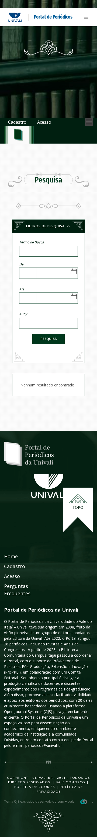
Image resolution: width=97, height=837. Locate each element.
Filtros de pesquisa (46, 226)
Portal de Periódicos (53, 17)
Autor (23, 314)
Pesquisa (48, 339)
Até (21, 289)
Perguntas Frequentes (17, 590)
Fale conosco (70, 782)
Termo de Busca (31, 242)
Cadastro (17, 122)
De (21, 264)
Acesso (44, 122)
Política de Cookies (34, 787)
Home (11, 556)
